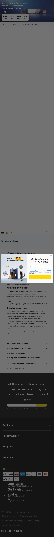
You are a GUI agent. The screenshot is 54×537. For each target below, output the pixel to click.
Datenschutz (49, 270)
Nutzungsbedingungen (34, 271)
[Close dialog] (51, 256)
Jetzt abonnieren (39, 277)
